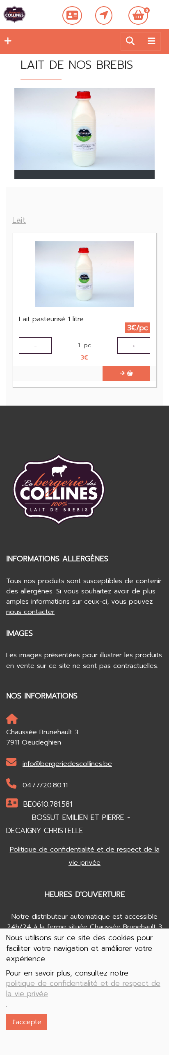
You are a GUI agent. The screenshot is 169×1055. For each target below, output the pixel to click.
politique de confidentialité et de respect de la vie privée (83, 988)
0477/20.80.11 (45, 785)
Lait (19, 220)
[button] (5, 41)
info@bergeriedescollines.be (67, 764)
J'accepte (26, 1022)
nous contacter (30, 612)
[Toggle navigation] (151, 41)
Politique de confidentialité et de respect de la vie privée (85, 856)
